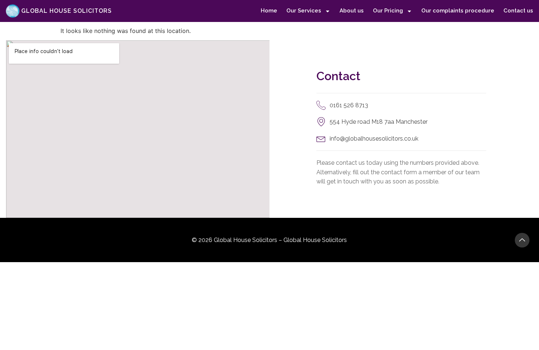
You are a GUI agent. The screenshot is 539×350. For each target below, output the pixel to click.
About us (352, 10)
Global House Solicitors (66, 10)
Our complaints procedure (457, 10)
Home (269, 10)
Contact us (518, 10)
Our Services (303, 10)
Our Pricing (388, 10)
